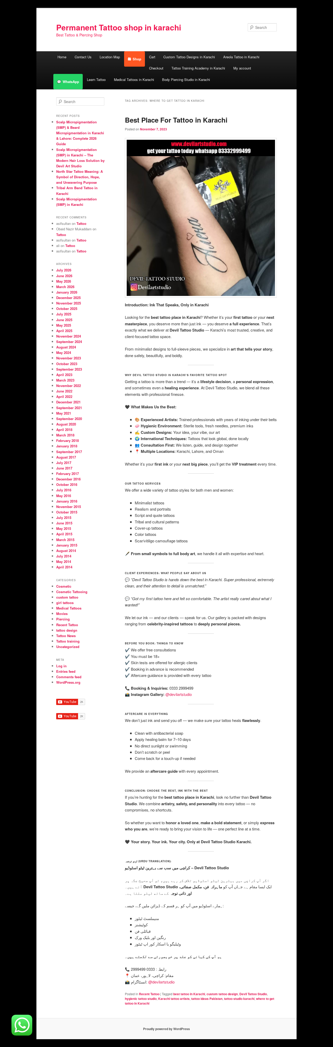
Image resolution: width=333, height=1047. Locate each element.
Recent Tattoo (149, 994)
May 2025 (63, 325)
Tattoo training (68, 641)
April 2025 (64, 330)
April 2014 (64, 566)
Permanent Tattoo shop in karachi (118, 27)
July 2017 (63, 462)
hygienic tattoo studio (141, 998)
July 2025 (63, 314)
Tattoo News (66, 635)
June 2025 (64, 319)
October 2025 (66, 308)
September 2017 (69, 451)
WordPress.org (68, 682)
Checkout (156, 68)
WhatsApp (71, 81)
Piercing (63, 619)
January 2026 (66, 292)
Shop (137, 58)
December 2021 (68, 401)
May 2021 (63, 413)
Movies (62, 613)
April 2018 (64, 429)
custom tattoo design (222, 994)
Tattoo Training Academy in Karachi (198, 68)
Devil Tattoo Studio (253, 994)
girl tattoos (65, 602)
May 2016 (63, 495)
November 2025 (68, 303)
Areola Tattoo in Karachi (241, 56)
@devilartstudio (178, 694)
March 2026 (65, 286)
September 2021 (69, 407)
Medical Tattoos (68, 608)
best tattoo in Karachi (189, 994)
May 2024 (63, 352)
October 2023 (66, 363)
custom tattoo (67, 597)
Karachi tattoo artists (174, 998)
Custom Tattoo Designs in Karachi (189, 56)
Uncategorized (67, 646)
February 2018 (67, 440)
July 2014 (63, 556)
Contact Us (83, 56)
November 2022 (68, 385)
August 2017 (66, 457)
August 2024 (66, 347)
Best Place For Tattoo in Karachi (176, 120)
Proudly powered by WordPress (166, 1028)
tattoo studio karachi (239, 998)
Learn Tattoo (96, 79)
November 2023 (68, 358)
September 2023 (69, 369)
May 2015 (63, 528)
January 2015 (66, 545)
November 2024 (68, 336)
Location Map (110, 56)
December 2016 (68, 479)
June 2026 (64, 275)
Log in (61, 665)
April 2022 (64, 396)
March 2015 (65, 539)
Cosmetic (63, 586)
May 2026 (63, 281)
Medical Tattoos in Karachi (134, 79)
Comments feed (68, 676)
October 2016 (66, 484)
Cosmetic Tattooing (71, 591)
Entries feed (65, 671)
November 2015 (68, 506)
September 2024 (69, 341)
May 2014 (63, 561)
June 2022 (64, 391)
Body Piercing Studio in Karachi (186, 79)
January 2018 (66, 445)
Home (61, 56)
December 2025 (68, 297)
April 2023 (64, 374)
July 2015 (63, 517)
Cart (152, 56)
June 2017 (64, 468)
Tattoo (81, 223)
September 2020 (69, 418)
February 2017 (67, 473)
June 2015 (64, 523)
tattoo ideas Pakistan (206, 998)
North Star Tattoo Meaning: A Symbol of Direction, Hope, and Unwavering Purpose (79, 177)
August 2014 (66, 550)
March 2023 (65, 380)
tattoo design (66, 630)
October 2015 (66, 512)
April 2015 (64, 533)
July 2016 (63, 489)
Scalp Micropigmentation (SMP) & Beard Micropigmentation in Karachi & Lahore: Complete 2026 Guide (80, 133)
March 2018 (65, 435)
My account (242, 68)
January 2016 (66, 501)
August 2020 (66, 424)
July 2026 (63, 270)
